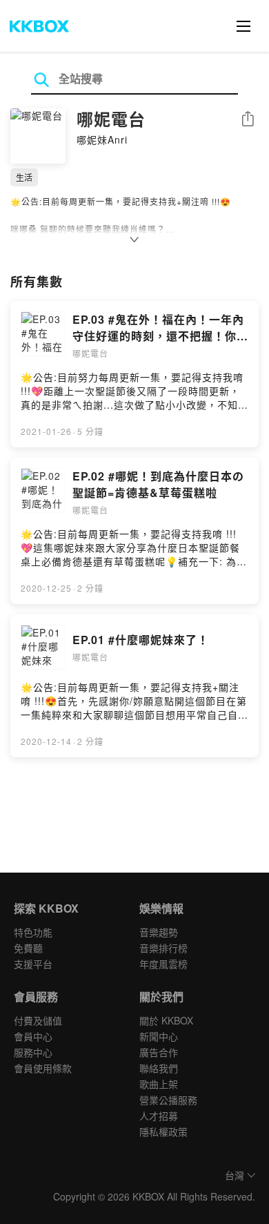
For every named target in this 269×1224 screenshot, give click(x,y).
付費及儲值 (38, 1020)
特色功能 (33, 932)
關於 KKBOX (166, 1020)
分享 (248, 119)
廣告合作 (158, 1052)
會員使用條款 (43, 1068)
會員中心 (33, 1036)
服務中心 (33, 1052)
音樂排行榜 (163, 948)
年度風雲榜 (163, 964)
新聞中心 (158, 1036)
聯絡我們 (158, 1068)
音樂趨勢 (158, 932)
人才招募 (158, 1116)
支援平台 (33, 964)
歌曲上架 (158, 1084)
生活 (24, 177)
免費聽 (28, 948)
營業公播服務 (168, 1100)
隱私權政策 (163, 1131)
